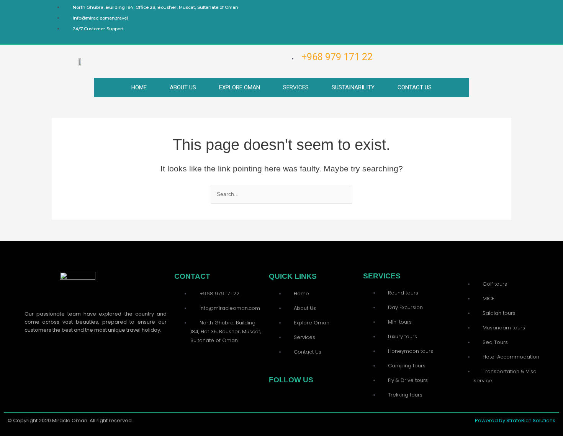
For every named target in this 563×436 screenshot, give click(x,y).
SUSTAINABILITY (353, 87)
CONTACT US (415, 87)
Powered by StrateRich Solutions (515, 420)
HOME (139, 87)
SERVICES (296, 87)
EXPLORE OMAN (239, 87)
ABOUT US (183, 87)
